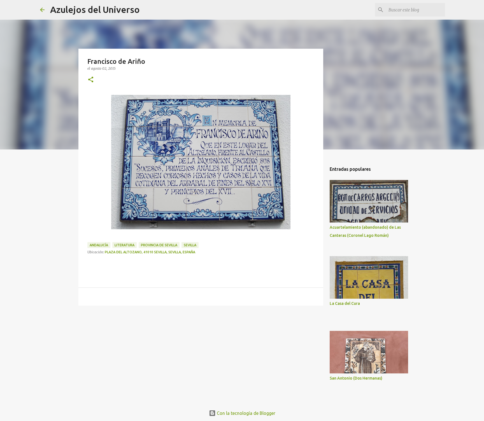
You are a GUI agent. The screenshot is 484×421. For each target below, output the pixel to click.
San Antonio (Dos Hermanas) (356, 378)
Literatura (124, 245)
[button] (90, 80)
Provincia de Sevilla (159, 245)
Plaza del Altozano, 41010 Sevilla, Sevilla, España (150, 252)
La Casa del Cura (345, 303)
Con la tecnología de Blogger (245, 413)
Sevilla (190, 245)
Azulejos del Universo (95, 9)
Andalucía (99, 245)
